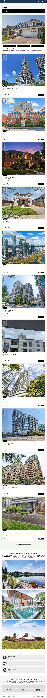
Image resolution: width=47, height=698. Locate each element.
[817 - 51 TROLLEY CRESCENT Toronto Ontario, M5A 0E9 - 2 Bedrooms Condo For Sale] (23, 424)
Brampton (38, 686)
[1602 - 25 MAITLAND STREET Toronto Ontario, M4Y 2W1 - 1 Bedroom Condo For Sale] (23, 291)
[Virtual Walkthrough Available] (43, 263)
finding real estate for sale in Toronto (7, 556)
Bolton (23, 686)
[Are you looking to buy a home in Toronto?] (23, 657)
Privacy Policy (38, 696)
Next (29, 544)
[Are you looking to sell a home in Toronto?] (23, 663)
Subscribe (33, 45)
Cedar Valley (9, 690)
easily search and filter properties (37, 556)
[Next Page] (5, 7)
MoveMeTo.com (39, 555)
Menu (44, 1)
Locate (19, 45)
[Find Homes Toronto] (23, 574)
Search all (38, 690)
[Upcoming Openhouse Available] (43, 219)
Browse (5, 45)
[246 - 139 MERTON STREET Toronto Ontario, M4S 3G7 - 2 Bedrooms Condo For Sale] (23, 114)
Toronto (5, 86)
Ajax (9, 686)
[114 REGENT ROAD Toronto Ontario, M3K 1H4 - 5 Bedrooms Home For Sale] (23, 203)
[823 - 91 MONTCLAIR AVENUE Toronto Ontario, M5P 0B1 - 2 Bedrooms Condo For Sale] (23, 336)
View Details (41, 95)
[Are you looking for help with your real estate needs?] (23, 670)
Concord (23, 690)
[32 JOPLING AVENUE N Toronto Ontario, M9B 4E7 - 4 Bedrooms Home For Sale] (23, 158)
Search (40, 1)
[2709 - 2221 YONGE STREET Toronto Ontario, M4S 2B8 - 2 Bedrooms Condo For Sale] (23, 380)
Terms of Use (43, 696)
